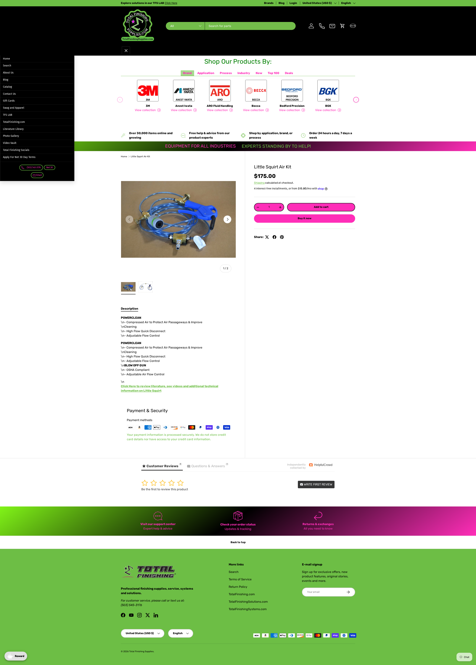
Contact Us (9, 93)
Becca (256, 106)
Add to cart (321, 207)
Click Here (171, 3)
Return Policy (238, 587)
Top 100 (273, 73)
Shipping (259, 182)
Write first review (317, 484)
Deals (289, 73)
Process (226, 73)
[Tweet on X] (267, 237)
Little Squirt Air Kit (140, 156)
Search (7, 65)
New (259, 73)
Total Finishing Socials (16, 150)
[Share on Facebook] (274, 237)
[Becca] (256, 90)
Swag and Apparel (13, 107)
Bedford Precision (292, 106)
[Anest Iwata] (184, 90)
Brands (269, 3)
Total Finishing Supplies (141, 651)
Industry (243, 73)
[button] (342, 26)
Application (205, 73)
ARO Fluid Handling (220, 106)
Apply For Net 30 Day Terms (19, 157)
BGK (328, 106)
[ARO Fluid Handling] (220, 90)
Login (294, 3)
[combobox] (230, 26)
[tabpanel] (178, 354)
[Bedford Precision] (292, 90)
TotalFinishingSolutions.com (248, 601)
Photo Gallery (11, 136)
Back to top (238, 542)
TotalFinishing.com (14, 122)
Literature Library (13, 129)
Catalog (7, 86)
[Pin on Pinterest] (282, 237)
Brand (187, 73)
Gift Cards (9, 100)
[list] (178, 219)
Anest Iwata (183, 106)
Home (6, 58)
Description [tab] (129, 308)
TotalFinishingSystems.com (248, 609)
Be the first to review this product (164, 489)
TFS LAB (7, 114)
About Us (8, 72)
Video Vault (9, 143)
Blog (281, 3)
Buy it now (304, 218)
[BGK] (328, 90)
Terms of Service (240, 579)
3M (148, 106)
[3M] (148, 90)
